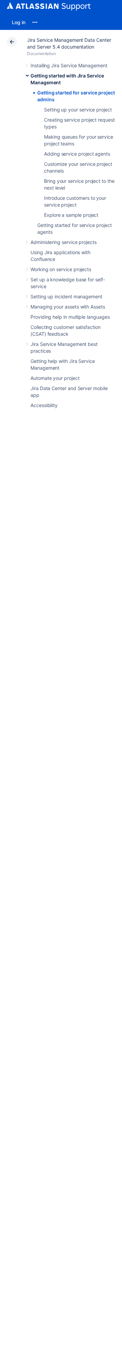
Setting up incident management (66, 296)
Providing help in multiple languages (69, 317)
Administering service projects (63, 242)
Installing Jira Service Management (68, 65)
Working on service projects (60, 269)
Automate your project (55, 378)
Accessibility (44, 405)
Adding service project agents (77, 154)
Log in (18, 22)
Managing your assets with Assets (67, 307)
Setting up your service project (78, 109)
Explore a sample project (71, 215)
